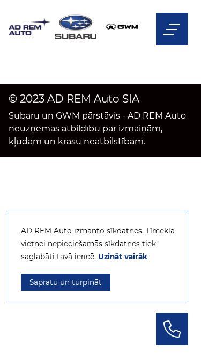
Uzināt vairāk (122, 256)
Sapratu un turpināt (65, 282)
